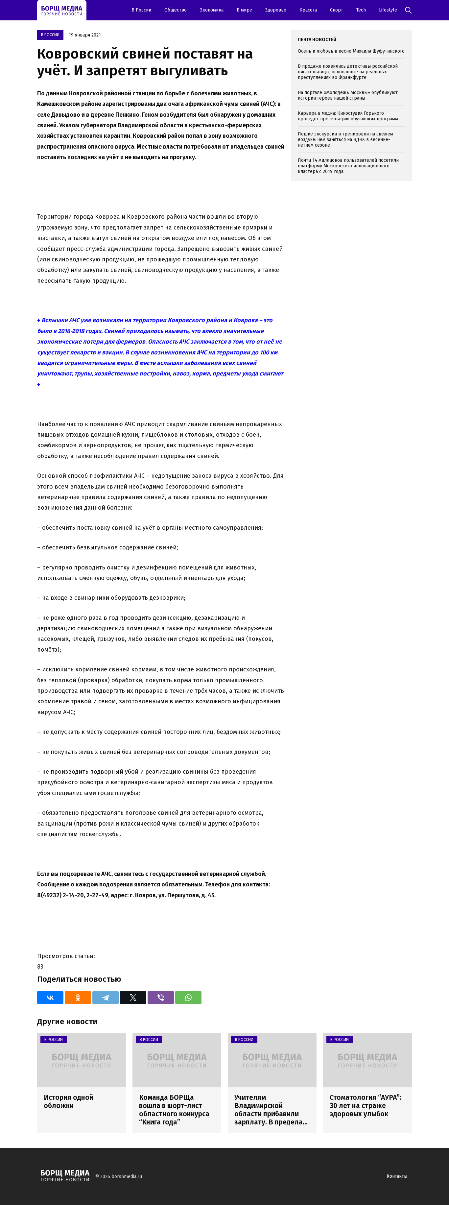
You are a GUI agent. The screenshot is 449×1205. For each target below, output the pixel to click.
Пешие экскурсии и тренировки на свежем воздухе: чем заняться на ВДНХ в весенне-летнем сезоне (345, 139)
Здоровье (275, 10)
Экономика (212, 10)
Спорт (336, 10)
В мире (244, 10)
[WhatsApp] (188, 997)
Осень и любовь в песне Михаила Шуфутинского (351, 51)
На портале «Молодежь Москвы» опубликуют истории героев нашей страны (348, 95)
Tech (361, 10)
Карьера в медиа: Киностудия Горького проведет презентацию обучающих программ (348, 116)
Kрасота (308, 10)
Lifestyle (388, 10)
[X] (133, 997)
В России (141, 10)
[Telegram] (105, 997)
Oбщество (175, 10)
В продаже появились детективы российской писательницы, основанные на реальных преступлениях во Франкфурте (348, 71)
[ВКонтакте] (50, 997)
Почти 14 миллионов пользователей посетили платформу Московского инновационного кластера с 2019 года (348, 165)
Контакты (397, 1176)
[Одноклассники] (78, 997)
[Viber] (161, 997)
